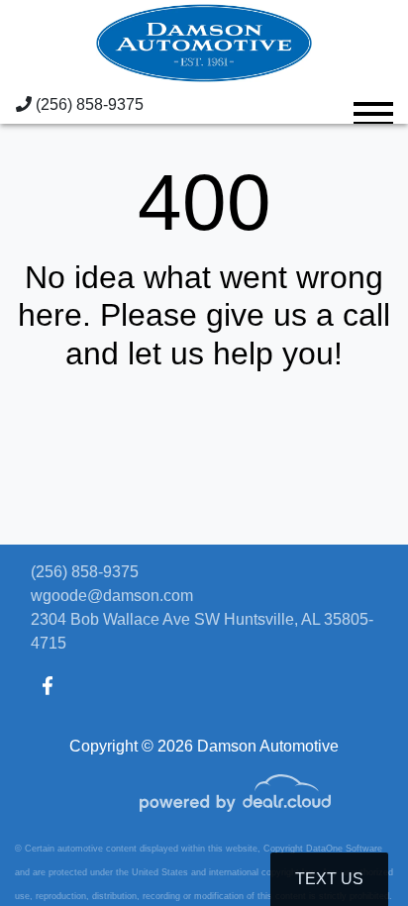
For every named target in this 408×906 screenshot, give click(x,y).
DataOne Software (344, 849)
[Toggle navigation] (373, 105)
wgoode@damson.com (112, 595)
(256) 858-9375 (88, 104)
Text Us (329, 878)
